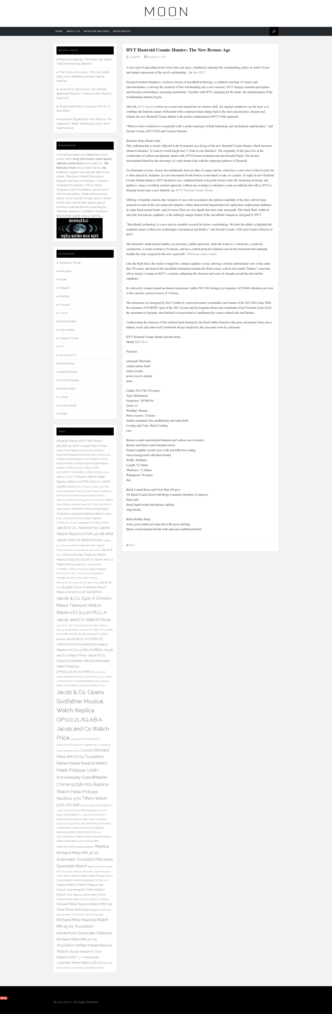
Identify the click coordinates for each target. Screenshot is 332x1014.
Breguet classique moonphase (75, 180)
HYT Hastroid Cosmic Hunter (194, 190)
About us (73, 31)
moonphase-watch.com (71, 154)
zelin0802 (135, 57)
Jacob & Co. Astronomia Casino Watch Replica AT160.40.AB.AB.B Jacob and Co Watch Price (84, 533)
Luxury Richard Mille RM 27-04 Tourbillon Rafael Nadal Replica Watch (82, 756)
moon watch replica (88, 167)
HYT (132, 545)
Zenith (63, 413)
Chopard (64, 304)
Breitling (64, 296)
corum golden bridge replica (83, 198)
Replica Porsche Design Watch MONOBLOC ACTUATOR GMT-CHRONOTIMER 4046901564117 (83, 841)
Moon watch (121, 31)
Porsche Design (69, 380)
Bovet (62, 279)
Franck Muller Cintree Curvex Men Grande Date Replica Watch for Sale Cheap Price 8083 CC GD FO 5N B (84, 491)
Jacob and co (67, 355)
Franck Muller (67, 321)
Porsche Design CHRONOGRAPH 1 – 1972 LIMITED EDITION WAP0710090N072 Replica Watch (81, 814)
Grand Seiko (67, 329)
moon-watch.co (93, 163)
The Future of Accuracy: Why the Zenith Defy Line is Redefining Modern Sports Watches (82, 77)
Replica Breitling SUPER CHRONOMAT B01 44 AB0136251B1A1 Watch (80, 832)
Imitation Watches (96, 31)
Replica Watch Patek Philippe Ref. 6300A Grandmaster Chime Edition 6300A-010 (80, 889)
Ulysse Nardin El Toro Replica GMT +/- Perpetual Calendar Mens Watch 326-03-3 (80, 957)
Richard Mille (67, 388)
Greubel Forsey (69, 338)
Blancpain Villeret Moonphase (84, 176)
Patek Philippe (68, 371)
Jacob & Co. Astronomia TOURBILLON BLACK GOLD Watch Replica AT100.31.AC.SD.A (81, 569)
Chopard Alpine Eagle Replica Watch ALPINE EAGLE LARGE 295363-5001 (83, 481)
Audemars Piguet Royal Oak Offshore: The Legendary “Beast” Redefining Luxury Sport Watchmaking (84, 124)
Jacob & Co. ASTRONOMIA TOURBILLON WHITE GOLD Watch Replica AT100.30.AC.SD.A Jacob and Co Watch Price (79, 578)
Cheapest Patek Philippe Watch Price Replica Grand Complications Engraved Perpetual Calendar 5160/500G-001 (83, 450)
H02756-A (141, 342)
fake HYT (199, 72)
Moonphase (66, 363)
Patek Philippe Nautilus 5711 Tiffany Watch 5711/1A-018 (81, 798)
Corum (63, 313)
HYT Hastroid (146, 106)
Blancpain (65, 271)
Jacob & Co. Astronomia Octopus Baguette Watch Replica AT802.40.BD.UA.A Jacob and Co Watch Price (83, 545)
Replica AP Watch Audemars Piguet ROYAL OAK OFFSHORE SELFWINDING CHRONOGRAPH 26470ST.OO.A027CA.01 (83, 823)
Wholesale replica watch (201, 254)
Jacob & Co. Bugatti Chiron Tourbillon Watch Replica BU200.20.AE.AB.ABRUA (83, 587)
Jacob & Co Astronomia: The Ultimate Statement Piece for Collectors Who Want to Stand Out (84, 94)
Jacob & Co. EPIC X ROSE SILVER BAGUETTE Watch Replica (84, 634)
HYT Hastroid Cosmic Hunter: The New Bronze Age (178, 49)
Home (59, 31)
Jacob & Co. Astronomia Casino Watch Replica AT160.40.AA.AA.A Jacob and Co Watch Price (83, 518)
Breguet (64, 287)
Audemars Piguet (70, 262)
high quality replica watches (83, 215)
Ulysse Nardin (68, 405)
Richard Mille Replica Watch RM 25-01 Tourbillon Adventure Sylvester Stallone (84, 926)
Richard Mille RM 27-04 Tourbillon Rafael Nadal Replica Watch (84, 945)
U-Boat (63, 397)
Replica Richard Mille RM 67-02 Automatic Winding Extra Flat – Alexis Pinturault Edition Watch (84, 871)
